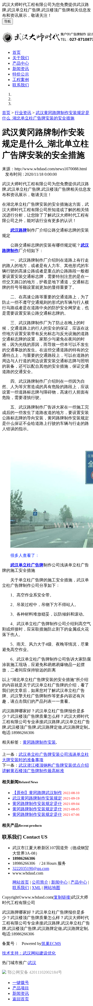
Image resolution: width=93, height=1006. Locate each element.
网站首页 (20, 882)
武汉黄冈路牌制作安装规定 (37, 798)
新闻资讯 (20, 68)
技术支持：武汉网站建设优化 (29, 953)
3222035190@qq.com (30, 868)
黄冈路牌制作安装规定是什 (37, 803)
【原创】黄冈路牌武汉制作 (37, 792)
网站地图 (52, 887)
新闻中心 (59, 882)
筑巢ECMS (51, 943)
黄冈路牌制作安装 (39, 742)
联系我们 (20, 85)
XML (36, 887)
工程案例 (20, 79)
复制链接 (62, 897)
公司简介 (40, 882)
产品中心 (20, 63)
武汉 (32, 962)
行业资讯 (23, 112)
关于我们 (20, 58)
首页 (16, 52)
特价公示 (20, 74)
